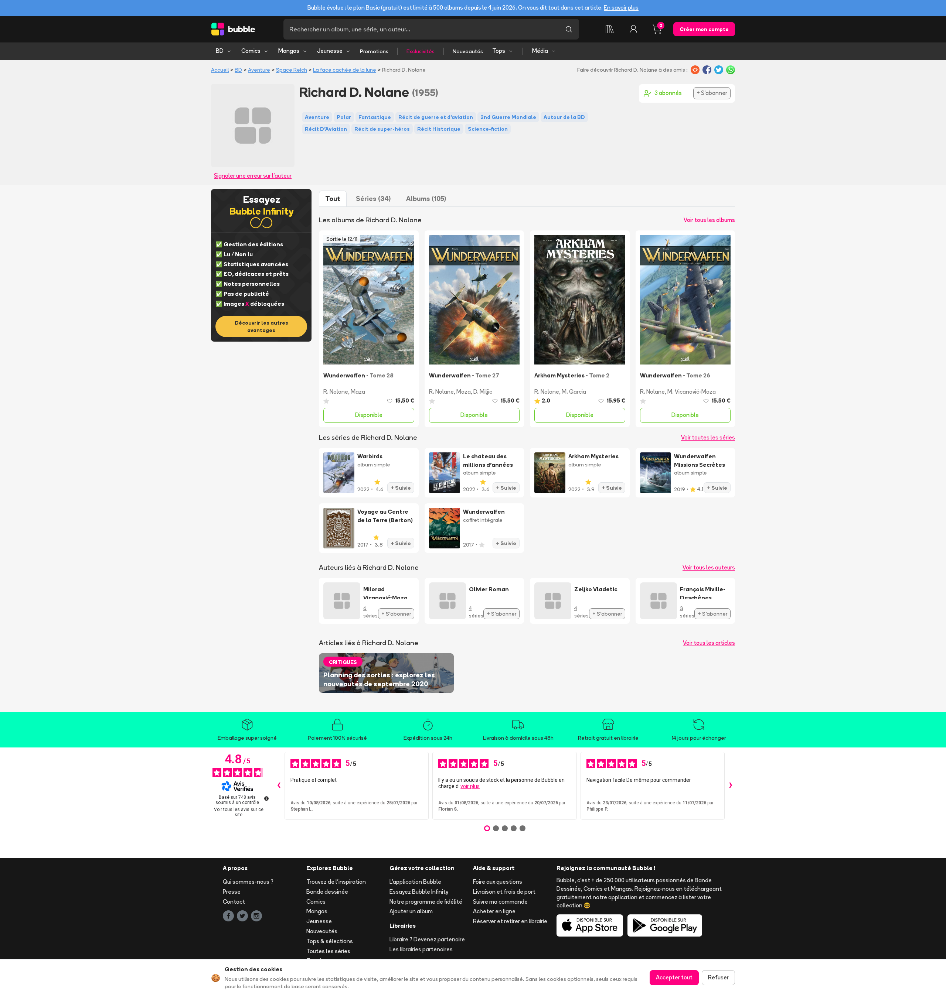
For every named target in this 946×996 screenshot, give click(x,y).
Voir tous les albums (709, 219)
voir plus (470, 786)
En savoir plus (621, 7)
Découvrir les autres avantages (261, 326)
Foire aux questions (497, 881)
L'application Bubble (415, 881)
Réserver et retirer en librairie (510, 921)
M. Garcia (574, 391)
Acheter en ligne (494, 911)
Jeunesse (330, 50)
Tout (332, 198)
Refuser (718, 977)
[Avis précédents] (278, 786)
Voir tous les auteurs (709, 567)
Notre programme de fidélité (425, 901)
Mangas (288, 50)
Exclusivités (420, 51)
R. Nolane (335, 391)
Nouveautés (468, 51)
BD (220, 50)
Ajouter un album (411, 911)
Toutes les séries (328, 951)
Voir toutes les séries (708, 437)
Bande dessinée (327, 891)
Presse (232, 891)
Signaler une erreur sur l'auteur (253, 175)
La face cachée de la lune (344, 69)
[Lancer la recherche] (568, 29)
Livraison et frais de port (504, 891)
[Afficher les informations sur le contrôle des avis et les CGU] (266, 798)
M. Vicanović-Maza (691, 391)
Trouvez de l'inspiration (336, 881)
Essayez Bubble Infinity (418, 891)
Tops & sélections (329, 941)
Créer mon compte (704, 29)
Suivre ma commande (500, 901)
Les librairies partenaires (421, 949)
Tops (498, 50)
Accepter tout (674, 977)
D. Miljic (482, 391)
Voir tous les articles (709, 642)
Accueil (220, 69)
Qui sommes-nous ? (248, 881)
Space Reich (291, 69)
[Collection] (609, 29)
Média (540, 50)
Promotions (374, 51)
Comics (251, 50)
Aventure (259, 69)
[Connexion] (633, 29)
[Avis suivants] (730, 786)
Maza (358, 391)
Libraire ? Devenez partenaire (427, 939)
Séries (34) (373, 198)
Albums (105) (426, 198)
